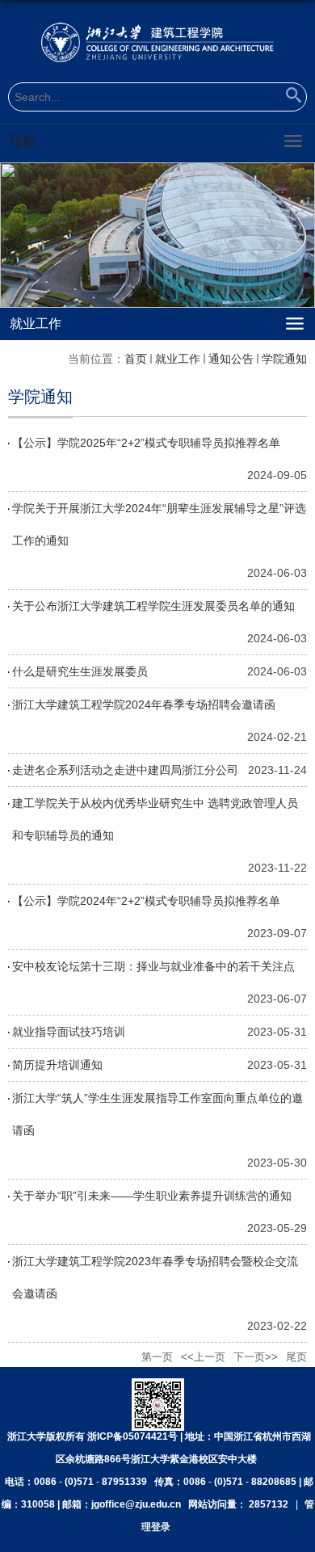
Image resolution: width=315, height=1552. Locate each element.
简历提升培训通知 (57, 1064)
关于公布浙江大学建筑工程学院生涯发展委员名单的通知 (153, 605)
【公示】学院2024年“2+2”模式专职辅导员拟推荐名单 (146, 900)
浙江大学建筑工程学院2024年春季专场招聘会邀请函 (143, 704)
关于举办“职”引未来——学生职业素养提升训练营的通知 (152, 1195)
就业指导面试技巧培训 (68, 1031)
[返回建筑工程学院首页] (157, 42)
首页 (135, 358)
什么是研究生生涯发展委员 (80, 671)
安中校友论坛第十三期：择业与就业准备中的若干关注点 (153, 966)
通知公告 (231, 358)
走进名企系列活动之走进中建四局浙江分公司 (125, 769)
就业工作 (177, 358)
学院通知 (284, 358)
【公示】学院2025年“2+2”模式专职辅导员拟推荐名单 (146, 442)
